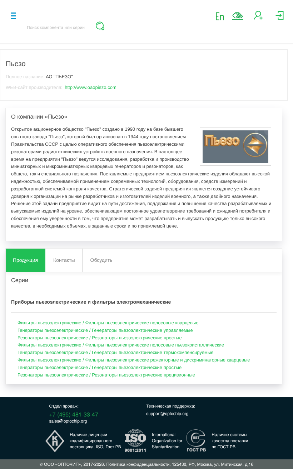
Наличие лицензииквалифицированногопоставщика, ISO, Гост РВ (95, 440)
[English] (222, 16)
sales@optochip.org (68, 421)
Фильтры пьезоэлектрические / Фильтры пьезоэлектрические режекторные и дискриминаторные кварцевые (134, 360)
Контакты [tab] (64, 260)
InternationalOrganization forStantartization (167, 440)
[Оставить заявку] (237, 16)
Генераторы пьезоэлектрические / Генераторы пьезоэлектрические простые (100, 367)
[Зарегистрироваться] (258, 18)
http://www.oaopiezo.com (90, 87)
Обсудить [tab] (101, 260)
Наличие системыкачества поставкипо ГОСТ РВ (230, 440)
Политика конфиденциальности (137, 464)
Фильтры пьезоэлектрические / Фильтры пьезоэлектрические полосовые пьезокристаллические (121, 345)
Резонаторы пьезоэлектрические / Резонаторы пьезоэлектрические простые (100, 337)
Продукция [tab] (25, 260)
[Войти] (279, 18)
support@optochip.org (167, 413)
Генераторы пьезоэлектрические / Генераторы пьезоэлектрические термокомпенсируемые (116, 352)
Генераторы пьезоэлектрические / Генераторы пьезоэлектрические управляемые (105, 330)
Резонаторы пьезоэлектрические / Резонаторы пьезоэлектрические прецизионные (106, 375)
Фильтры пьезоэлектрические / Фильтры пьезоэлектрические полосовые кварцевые (108, 322)
